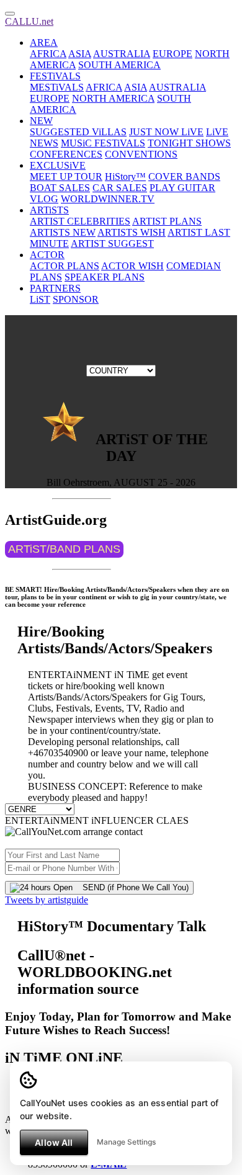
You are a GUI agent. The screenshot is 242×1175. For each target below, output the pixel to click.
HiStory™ (125, 176)
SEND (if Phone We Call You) (131, 887)
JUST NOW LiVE (166, 132)
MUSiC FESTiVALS (103, 143)
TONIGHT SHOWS (189, 143)
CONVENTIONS (141, 154)
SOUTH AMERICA (119, 65)
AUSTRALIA (121, 53)
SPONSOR (76, 299)
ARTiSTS (49, 210)
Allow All (54, 1142)
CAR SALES (119, 187)
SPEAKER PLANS (105, 277)
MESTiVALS (57, 87)
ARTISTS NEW (63, 232)
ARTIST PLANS (167, 221)
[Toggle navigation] (10, 14)
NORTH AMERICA (113, 98)
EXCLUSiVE (58, 165)
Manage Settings (126, 1141)
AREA (44, 42)
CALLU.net (29, 21)
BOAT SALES (60, 187)
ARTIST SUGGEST (112, 243)
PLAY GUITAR (182, 187)
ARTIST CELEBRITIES (80, 221)
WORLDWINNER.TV (108, 199)
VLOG (44, 199)
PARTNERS (55, 288)
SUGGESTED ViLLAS (78, 132)
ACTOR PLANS (64, 266)
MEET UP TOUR (66, 176)
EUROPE (172, 53)
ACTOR (47, 254)
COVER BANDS (184, 176)
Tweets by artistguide (46, 900)
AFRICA (48, 53)
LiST (40, 299)
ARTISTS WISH (131, 232)
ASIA (79, 53)
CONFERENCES (66, 154)
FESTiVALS (55, 76)
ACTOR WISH (132, 266)
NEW (41, 120)
